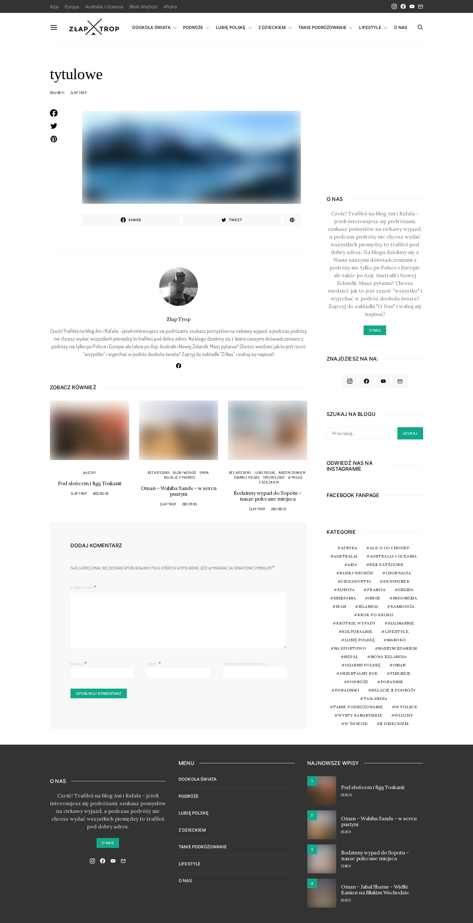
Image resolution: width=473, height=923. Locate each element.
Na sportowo (350, 648)
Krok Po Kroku (375, 614)
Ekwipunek (396, 581)
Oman (204, 473)
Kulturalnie (357, 631)
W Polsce (295, 477)
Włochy (89, 473)
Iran (341, 606)
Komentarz (81, 588)
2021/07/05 (189, 504)
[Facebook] (403, 6)
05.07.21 (346, 832)
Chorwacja (398, 572)
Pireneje (400, 673)
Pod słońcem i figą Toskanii (89, 483)
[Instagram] (394, 6)
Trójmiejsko (274, 477)
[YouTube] (411, 6)
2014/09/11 (57, 93)
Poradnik (392, 681)
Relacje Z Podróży (180, 477)
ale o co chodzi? (390, 547)
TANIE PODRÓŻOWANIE (322, 27)
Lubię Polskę (265, 473)
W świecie (356, 723)
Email (154, 663)
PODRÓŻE (193, 27)
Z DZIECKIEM (272, 27)
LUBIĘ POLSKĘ (231, 27)
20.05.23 (346, 795)
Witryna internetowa (245, 664)
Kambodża (403, 606)
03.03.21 (346, 900)
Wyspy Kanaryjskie (360, 715)
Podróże (357, 681)
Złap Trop (78, 93)
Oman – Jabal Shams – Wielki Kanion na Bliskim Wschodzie (375, 889)
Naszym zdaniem (292, 473)
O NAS (400, 27)
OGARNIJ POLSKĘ (246, 477)
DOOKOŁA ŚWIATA (151, 27)
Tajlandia (375, 698)
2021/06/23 (278, 509)
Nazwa (78, 663)
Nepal (351, 656)
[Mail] (420, 6)
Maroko (396, 639)
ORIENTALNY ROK (359, 673)
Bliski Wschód (143, 6)
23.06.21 (346, 866)
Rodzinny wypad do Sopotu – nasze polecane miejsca (267, 496)
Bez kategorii (159, 473)
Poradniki (347, 690)
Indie (374, 598)
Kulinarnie (401, 623)
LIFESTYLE (370, 27)
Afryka (170, 6)
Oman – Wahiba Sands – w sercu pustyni (178, 491)
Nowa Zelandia (389, 656)
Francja (376, 589)
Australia (346, 556)
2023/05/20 (100, 493)
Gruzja (405, 589)
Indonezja (405, 598)
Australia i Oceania (104, 6)
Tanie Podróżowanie (358, 706)
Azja (54, 6)
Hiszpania (345, 598)
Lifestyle (397, 631)
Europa (72, 6)
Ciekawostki (356, 581)
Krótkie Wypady (356, 623)
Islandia (368, 606)
